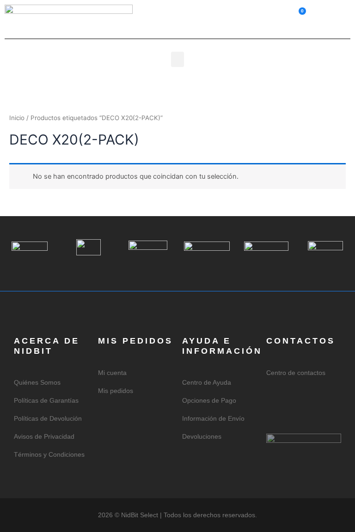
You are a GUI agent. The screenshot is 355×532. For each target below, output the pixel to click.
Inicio (16, 117)
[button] (336, 13)
